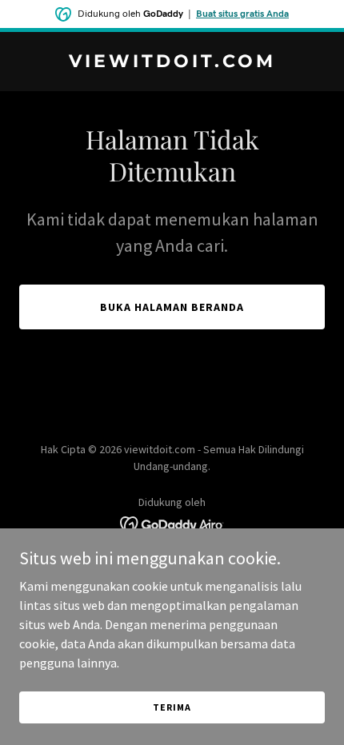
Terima (171, 707)
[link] (172, 62)
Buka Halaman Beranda (172, 307)
